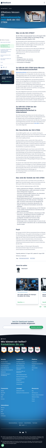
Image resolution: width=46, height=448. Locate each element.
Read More (20, 302)
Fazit (2, 62)
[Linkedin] (20, 432)
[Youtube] (23, 432)
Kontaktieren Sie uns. (12, 344)
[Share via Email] (3, 67)
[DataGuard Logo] (6, 2)
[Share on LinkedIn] (1, 67)
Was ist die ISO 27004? (5, 42)
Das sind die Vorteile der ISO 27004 (6, 59)
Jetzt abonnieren (6, 81)
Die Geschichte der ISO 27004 (6, 56)
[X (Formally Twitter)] (26, 432)
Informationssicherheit (21, 72)
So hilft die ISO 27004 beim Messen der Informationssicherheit (5, 46)
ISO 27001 (36, 123)
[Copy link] (6, 67)
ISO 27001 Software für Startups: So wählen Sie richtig (26, 295)
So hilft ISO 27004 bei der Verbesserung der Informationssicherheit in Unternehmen (6, 51)
